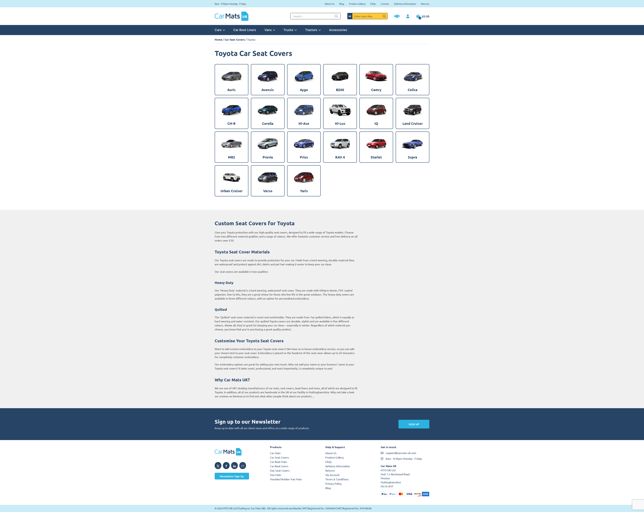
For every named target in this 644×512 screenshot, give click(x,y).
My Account (332, 474)
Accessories (338, 30)
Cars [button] (218, 30)
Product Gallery (357, 3)
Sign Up (414, 424)
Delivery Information (405, 3)
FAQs (373, 3)
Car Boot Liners (244, 30)
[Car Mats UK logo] (239, 452)
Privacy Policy (333, 483)
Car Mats (275, 453)
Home (218, 39)
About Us (329, 3)
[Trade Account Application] (396, 16)
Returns (425, 3)
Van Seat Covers (280, 470)
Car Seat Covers (235, 39)
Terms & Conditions (337, 479)
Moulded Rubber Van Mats (286, 479)
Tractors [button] (311, 30)
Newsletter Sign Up (232, 476)
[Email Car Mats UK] (242, 465)
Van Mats (275, 474)
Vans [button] (268, 30)
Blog (341, 3)
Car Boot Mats (278, 461)
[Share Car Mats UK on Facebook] (226, 465)
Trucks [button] (288, 30)
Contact (385, 3)
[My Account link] (407, 16)
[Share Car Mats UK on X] (218, 465)
